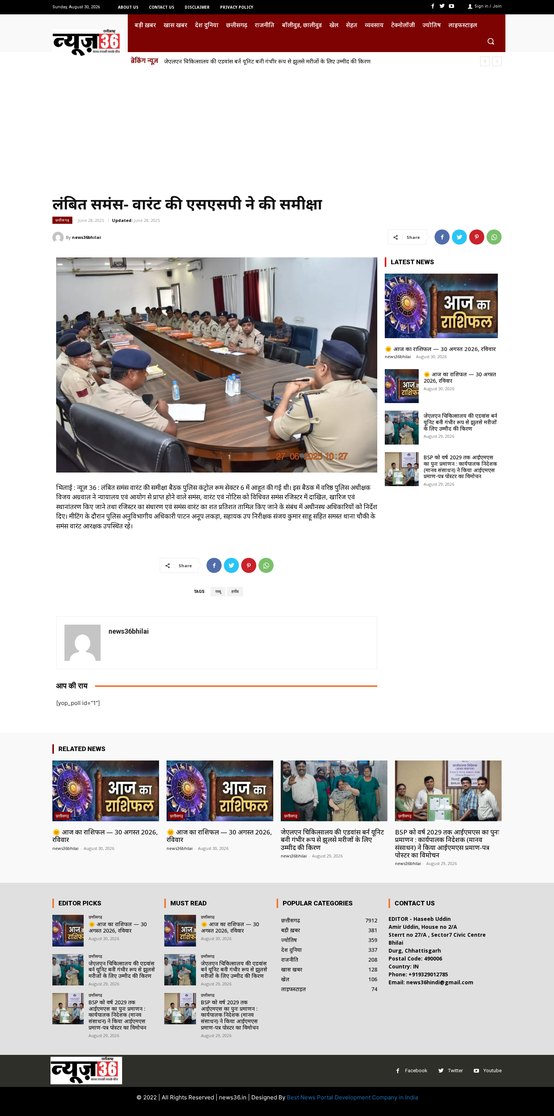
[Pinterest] (476, 237)
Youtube (493, 1070)
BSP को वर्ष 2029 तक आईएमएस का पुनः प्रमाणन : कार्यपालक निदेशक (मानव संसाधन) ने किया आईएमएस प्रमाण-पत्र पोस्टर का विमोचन (310, 61)
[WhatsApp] (494, 237)
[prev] (485, 61)
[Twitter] (442, 6)
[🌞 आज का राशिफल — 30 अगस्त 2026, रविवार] (441, 306)
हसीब (235, 591)
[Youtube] (451, 6)
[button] (491, 41)
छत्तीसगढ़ (62, 220)
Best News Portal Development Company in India (352, 1097)
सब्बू (218, 591)
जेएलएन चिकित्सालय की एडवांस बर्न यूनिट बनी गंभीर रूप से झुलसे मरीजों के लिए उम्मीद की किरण (460, 422)
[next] (497, 61)
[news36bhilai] (59, 237)
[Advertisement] (277, 127)
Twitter (455, 1070)
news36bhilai (86, 237)
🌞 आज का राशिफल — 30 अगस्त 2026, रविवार (440, 349)
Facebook (416, 1070)
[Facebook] (432, 6)
